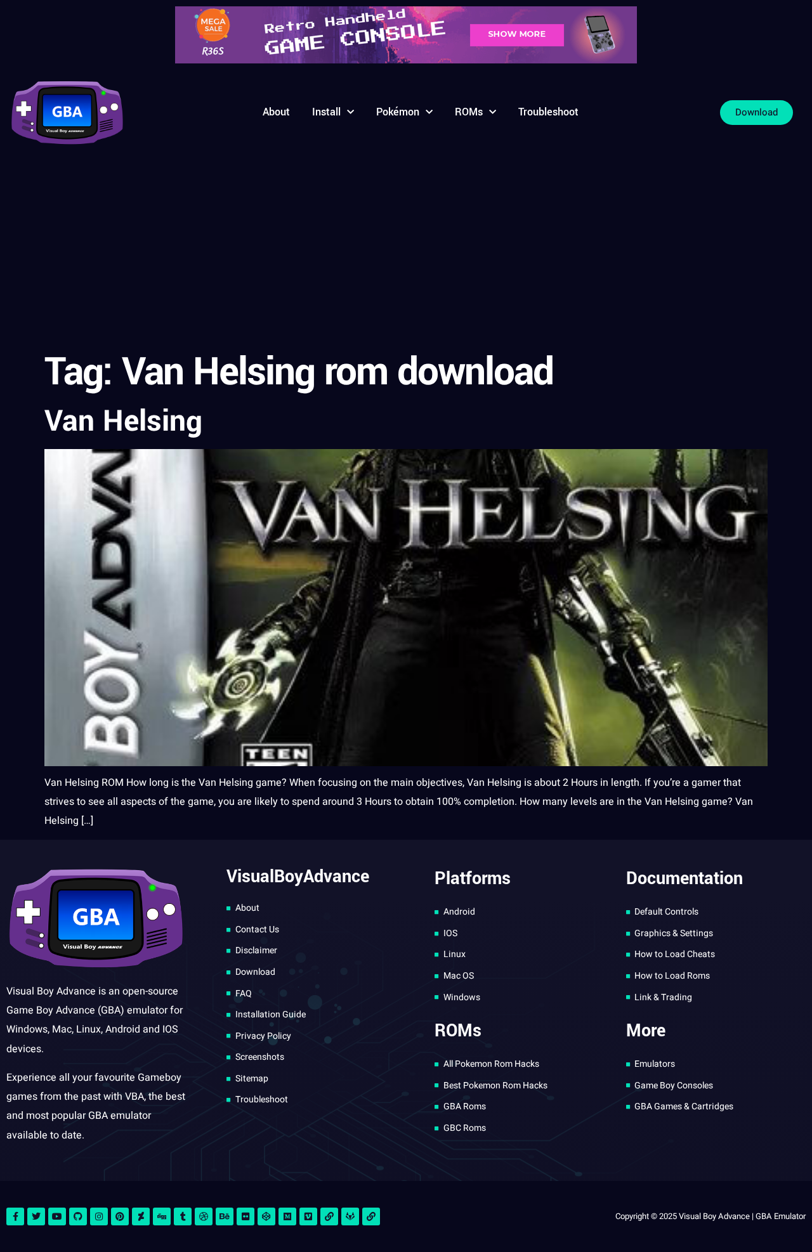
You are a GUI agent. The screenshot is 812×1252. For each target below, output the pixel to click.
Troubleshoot (548, 112)
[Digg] (162, 1216)
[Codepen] (266, 1216)
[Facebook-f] (15, 1216)
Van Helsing (123, 421)
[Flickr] (245, 1216)
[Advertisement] (406, 250)
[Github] (78, 1216)
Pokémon (397, 112)
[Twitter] (36, 1216)
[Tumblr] (183, 1216)
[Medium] (287, 1216)
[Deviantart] (141, 1216)
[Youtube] (57, 1216)
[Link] (329, 1216)
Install (326, 112)
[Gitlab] (350, 1216)
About (276, 112)
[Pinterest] (120, 1216)
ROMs (469, 112)
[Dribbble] (204, 1216)
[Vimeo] (308, 1216)
